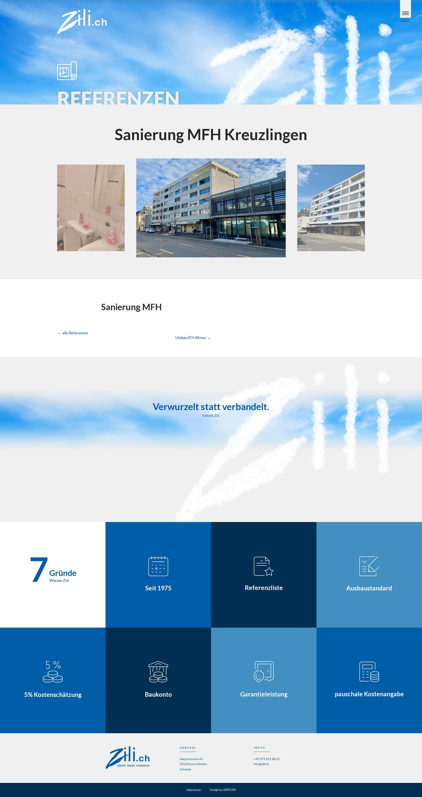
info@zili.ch (261, 764)
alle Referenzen (72, 333)
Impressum (194, 790)
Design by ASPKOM (223, 790)
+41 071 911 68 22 (267, 759)
